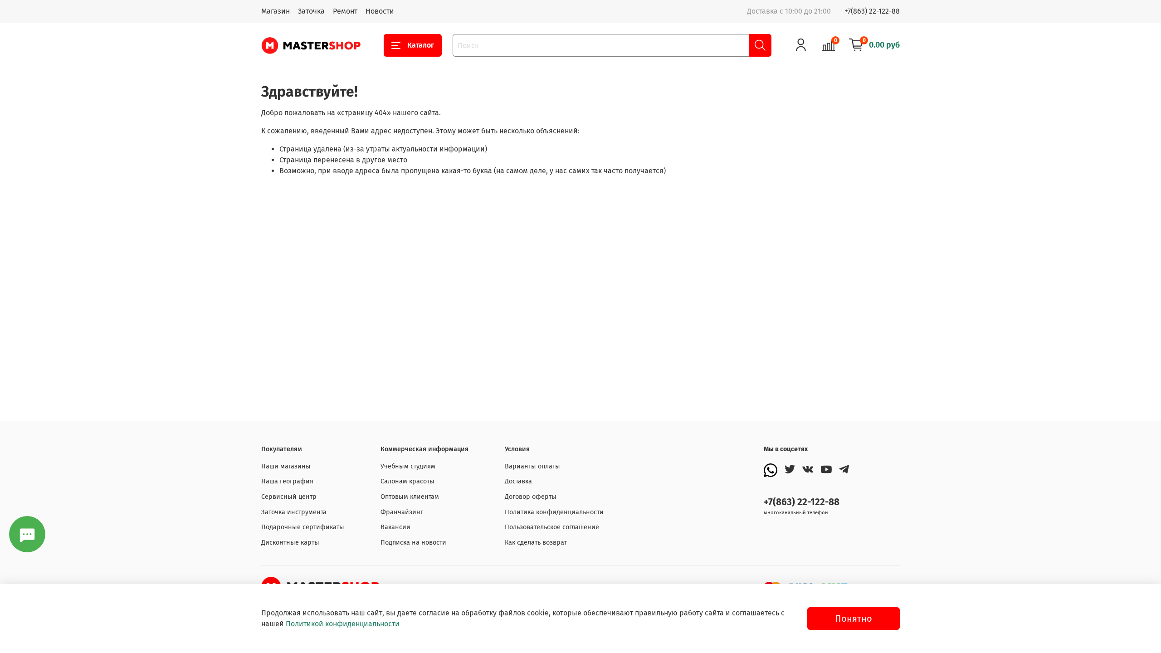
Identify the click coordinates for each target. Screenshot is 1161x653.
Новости (380, 11)
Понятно (853, 618)
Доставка (518, 481)
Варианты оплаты (532, 466)
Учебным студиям (407, 466)
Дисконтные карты (290, 542)
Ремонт (345, 11)
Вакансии (395, 527)
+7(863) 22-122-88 (872, 11)
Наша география (287, 481)
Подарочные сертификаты (302, 527)
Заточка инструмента (294, 512)
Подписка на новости (413, 542)
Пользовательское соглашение (552, 527)
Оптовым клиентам (409, 497)
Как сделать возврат (536, 542)
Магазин (275, 11)
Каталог (420, 45)
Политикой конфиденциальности (343, 623)
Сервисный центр (289, 497)
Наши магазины (286, 466)
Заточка (311, 11)
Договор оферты (530, 497)
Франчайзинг (401, 512)
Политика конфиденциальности (554, 512)
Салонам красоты (407, 481)
